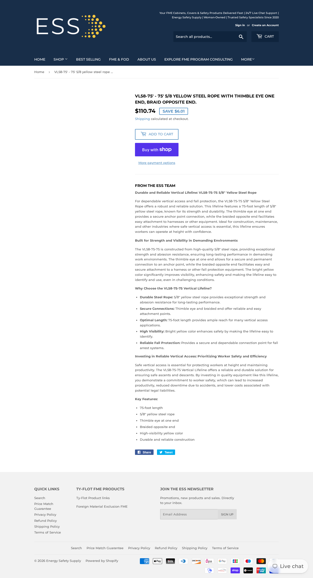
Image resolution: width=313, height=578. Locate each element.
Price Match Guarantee (105, 548)
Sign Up (227, 514)
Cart (269, 36)
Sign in (240, 25)
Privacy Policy (45, 514)
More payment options (156, 163)
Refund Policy (45, 521)
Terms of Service (47, 532)
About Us (146, 59)
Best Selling (88, 59)
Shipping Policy (47, 526)
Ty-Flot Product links (93, 498)
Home (39, 59)
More (246, 59)
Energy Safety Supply (63, 561)
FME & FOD (119, 59)
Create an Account (265, 25)
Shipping (142, 119)
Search (39, 498)
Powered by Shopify (102, 561)
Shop (59, 59)
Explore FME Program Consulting (198, 59)
